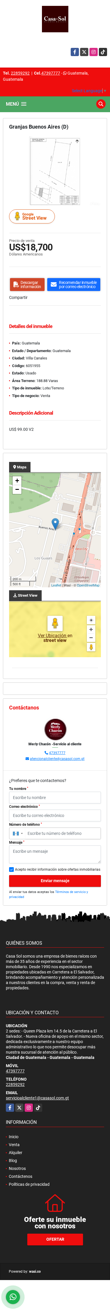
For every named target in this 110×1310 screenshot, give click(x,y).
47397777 (50, 73)
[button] (95, 141)
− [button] (17, 489)
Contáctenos (20, 1176)
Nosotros (17, 1168)
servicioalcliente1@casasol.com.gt (37, 1098)
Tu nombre (18, 788)
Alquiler (15, 1152)
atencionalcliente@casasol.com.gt (57, 759)
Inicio (13, 1136)
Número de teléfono (25, 824)
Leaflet (56, 585)
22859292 (20, 73)
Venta (14, 1144)
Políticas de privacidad (29, 1184)
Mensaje (16, 842)
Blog (13, 1160)
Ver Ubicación (52, 635)
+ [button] (17, 480)
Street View (34, 216)
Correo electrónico (24, 806)
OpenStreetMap (88, 585)
